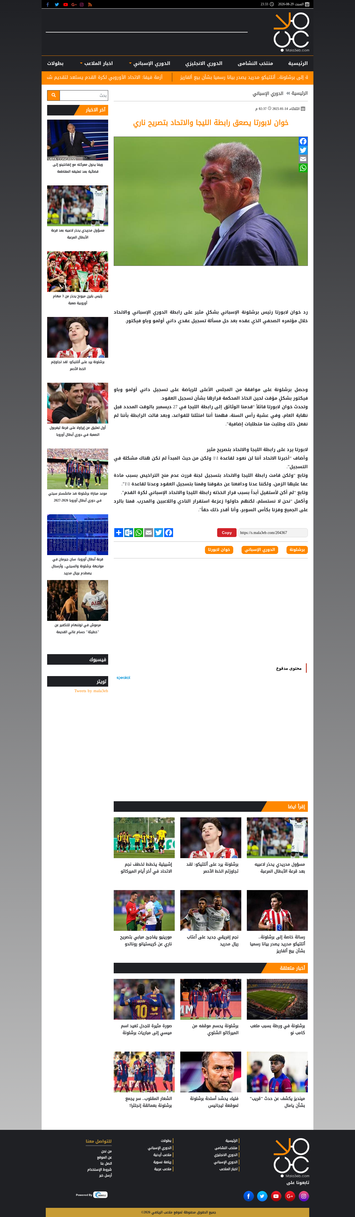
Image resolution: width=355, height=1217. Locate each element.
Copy (227, 532)
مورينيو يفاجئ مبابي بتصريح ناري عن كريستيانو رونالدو (146, 941)
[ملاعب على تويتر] (57, 4)
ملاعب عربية (162, 1168)
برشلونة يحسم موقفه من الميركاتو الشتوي (215, 1029)
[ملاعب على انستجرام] (82, 4)
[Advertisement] (210, 343)
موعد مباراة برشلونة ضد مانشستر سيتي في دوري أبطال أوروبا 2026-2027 (77, 496)
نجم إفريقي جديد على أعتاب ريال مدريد (213, 941)
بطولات (166, 1140)
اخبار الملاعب (228, 1168)
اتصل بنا (106, 1163)
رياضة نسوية (162, 1162)
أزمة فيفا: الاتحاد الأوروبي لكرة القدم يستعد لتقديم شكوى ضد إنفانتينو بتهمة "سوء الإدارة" (122, 77)
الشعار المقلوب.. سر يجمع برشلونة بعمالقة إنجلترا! (148, 1102)
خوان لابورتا (288, 312)
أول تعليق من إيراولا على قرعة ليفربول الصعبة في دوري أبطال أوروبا (78, 431)
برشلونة (283, 389)
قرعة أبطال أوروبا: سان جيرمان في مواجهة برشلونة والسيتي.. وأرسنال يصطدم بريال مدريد (78, 566)
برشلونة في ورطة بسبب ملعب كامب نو (277, 1029)
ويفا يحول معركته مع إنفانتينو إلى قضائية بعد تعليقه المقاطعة (78, 168)
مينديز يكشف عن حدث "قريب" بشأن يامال (277, 1102)
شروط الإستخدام (99, 1169)
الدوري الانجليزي (203, 63)
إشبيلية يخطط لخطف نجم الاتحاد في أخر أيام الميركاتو (146, 868)
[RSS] (90, 4)
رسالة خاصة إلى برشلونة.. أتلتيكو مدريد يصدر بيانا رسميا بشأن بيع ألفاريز (277, 944)
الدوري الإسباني (151, 63)
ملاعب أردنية (162, 1154)
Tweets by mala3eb (91, 691)
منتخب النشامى (255, 63)
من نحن (106, 1151)
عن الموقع (104, 1157)
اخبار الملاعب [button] (98, 63)
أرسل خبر (105, 1175)
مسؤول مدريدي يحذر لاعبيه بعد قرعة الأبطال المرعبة (280, 868)
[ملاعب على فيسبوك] (49, 4)
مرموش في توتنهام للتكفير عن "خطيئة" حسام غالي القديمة (78, 628)
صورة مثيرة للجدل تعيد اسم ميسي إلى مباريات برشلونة (146, 1029)
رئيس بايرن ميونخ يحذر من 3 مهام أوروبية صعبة (77, 299)
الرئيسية (298, 63)
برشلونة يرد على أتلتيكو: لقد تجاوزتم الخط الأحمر (212, 868)
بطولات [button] (55, 63)
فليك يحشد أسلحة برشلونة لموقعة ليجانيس (214, 1102)
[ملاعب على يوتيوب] (65, 4)
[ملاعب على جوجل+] (74, 4)
